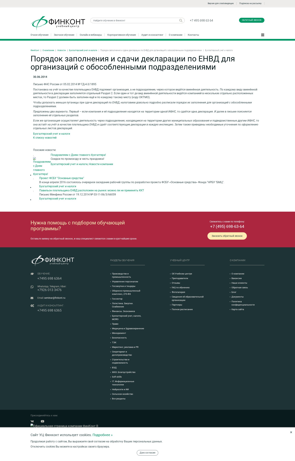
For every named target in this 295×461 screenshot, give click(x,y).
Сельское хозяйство (122, 394)
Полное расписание (182, 309)
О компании (175, 34)
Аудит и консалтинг (152, 34)
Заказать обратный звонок (227, 236)
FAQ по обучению (181, 287)
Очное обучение (39, 34)
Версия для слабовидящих (221, 3)
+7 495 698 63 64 (201, 20)
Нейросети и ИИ (120, 389)
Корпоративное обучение (121, 34)
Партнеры (177, 304)
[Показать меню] (262, 34)
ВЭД (114, 367)
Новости (61, 50)
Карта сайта (237, 309)
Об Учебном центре (182, 273)
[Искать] (180, 20)
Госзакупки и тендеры (123, 286)
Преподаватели (180, 278)
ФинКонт (35, 50)
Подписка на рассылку (250, 3)
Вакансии (236, 278)
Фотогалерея (178, 292)
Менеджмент (119, 333)
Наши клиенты (239, 283)
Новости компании (101, 164)
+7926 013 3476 (49, 290)
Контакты (193, 34)
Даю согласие (147, 452)
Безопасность (119, 337)
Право (115, 324)
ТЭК (114, 342)
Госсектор (117, 298)
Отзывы (176, 283)
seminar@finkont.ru (54, 297)
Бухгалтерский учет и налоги (83, 50)
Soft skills (117, 376)
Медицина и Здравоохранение (128, 328)
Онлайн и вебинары (91, 34)
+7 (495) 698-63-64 (227, 226)
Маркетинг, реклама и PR (125, 347)
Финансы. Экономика (123, 311)
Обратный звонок (252, 20)
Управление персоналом (125, 281)
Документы (237, 296)
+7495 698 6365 (49, 310)
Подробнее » (103, 435)
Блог (233, 292)
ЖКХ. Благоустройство (123, 372)
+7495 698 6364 (49, 278)
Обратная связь (239, 287)
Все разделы (118, 398)
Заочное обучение (64, 34)
